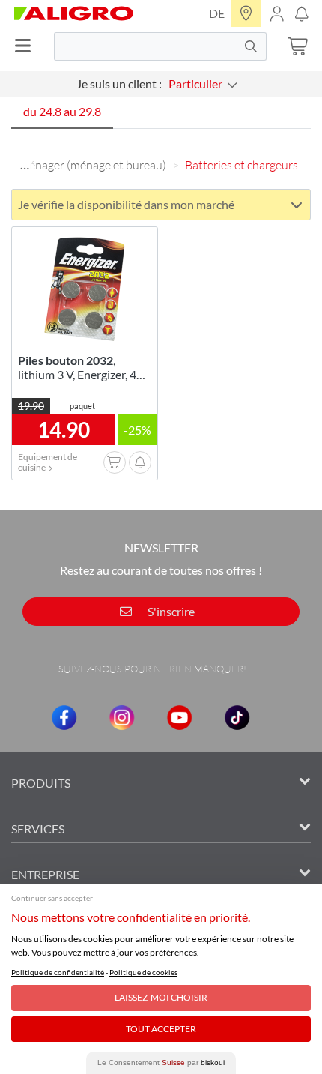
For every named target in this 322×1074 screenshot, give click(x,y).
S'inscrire (170, 611)
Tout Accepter (161, 1028)
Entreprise (45, 874)
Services (37, 828)
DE (217, 13)
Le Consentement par (161, 1062)
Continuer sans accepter (52, 897)
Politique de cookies (143, 972)
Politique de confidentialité (57, 972)
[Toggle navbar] (27, 46)
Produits (40, 783)
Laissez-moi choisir (161, 997)
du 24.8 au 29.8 (62, 111)
